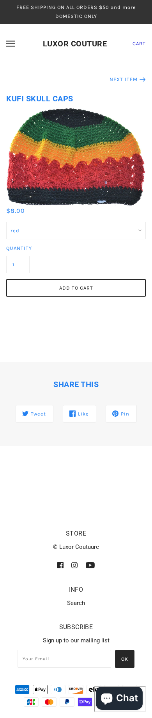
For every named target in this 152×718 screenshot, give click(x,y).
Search (76, 603)
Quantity (18, 248)
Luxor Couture (75, 43)
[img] (60, 565)
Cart (139, 43)
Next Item (124, 79)
